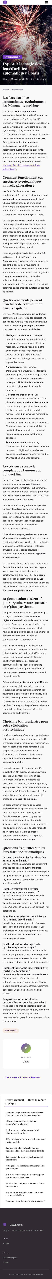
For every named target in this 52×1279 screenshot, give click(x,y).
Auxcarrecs (16, 1224)
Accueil (6, 89)
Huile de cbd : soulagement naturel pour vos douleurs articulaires (25, 1176)
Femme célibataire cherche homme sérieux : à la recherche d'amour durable (25, 1149)
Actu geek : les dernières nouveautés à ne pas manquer (25, 1167)
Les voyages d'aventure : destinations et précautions (24, 1158)
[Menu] (46, 2)
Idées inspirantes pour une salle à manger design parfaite (25, 1140)
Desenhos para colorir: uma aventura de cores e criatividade (24, 1194)
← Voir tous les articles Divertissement (21, 1077)
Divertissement (12, 57)
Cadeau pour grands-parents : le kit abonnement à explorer (22, 1131)
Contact (6, 1262)
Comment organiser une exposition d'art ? (25, 1201)
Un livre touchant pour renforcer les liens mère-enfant (25, 1185)
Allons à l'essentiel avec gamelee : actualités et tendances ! (21, 1122)
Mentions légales (10, 1257)
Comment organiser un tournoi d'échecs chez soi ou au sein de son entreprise (24, 1114)
